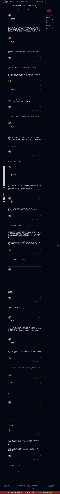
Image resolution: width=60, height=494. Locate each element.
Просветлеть (48, 23)
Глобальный (17, 1)
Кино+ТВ (33, 1)
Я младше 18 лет (50, 492)
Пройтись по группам (50, 28)
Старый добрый (5, 2)
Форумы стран (38, 1)
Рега (50, 7)
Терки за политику (49, 19)
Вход (47, 7)
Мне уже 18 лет (44, 492)
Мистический (23, 1)
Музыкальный (28, 1)
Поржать (47, 22)
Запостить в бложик (49, 27)
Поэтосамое (48, 25)
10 (28, 9)
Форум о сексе (12, 1)
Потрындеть (48, 17)
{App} (43, 1)
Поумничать (48, 20)
